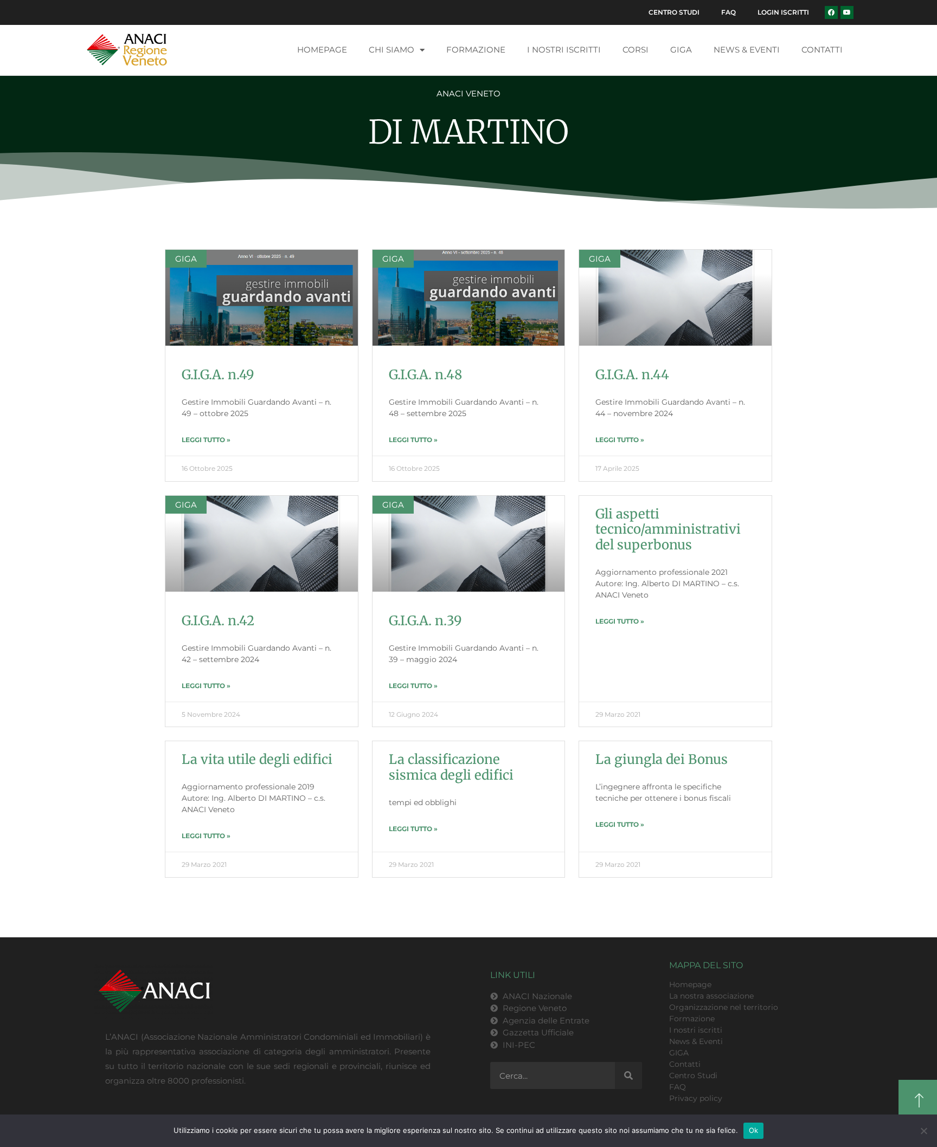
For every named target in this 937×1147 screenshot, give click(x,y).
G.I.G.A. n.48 (425, 374)
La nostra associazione (711, 996)
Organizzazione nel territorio (723, 1007)
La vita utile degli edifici (257, 759)
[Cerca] (628, 1075)
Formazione (475, 49)
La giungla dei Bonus (661, 759)
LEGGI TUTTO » (206, 440)
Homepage (322, 49)
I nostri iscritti (564, 49)
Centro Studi (674, 12)
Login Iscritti (783, 12)
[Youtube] (846, 12)
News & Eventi (747, 49)
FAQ (728, 12)
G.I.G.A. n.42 (218, 620)
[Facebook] (831, 12)
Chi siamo (391, 49)
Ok (754, 1130)
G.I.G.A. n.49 (218, 374)
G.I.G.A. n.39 (425, 620)
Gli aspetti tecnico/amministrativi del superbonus (668, 530)
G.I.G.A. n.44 (632, 374)
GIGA (681, 49)
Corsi (635, 49)
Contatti (822, 49)
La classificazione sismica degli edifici (451, 767)
